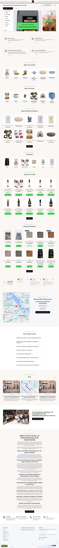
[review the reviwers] (27, 279)
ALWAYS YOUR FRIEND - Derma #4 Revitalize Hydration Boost (40, 190)
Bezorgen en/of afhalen (6, 533)
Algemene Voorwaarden (6, 535)
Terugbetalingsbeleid (6, 540)
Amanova (18, 464)
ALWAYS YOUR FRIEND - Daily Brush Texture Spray (8, 210)
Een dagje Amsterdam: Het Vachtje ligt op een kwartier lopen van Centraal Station (47, 397)
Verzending (8, 516)
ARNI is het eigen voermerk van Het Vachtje (25, 454)
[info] (8, 121)
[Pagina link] (16, 307)
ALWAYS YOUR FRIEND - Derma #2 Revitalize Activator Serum (8, 190)
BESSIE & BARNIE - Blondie (19, 125)
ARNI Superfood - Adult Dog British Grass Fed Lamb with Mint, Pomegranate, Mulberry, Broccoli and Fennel (40, 262)
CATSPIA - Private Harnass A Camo (8, 141)
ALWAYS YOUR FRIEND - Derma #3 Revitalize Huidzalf (29, 190)
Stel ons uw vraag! (36, 516)
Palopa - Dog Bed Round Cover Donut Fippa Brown (51, 242)
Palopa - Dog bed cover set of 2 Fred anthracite (19, 261)
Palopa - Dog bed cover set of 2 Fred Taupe (8, 261)
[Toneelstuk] (16, 417)
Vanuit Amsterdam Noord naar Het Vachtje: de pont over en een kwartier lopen (11, 397)
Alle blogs (54, 377)
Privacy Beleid (54, 534)
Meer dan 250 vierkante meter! (43, 299)
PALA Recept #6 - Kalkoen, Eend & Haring (40, 126)
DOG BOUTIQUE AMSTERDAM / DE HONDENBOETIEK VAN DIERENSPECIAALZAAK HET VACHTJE (43, 413)
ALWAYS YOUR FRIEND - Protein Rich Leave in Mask (19, 210)
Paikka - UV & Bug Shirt (8, 241)
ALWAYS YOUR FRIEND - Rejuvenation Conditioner (51, 210)
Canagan (28, 465)
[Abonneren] (55, 532)
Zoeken (4, 529)
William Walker (37, 487)
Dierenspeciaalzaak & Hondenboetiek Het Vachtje (45, 546)
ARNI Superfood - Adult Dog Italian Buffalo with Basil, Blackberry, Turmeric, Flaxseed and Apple (51, 262)
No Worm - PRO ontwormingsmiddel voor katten (19, 141)
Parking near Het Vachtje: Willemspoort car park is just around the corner (29, 397)
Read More (31, 285)
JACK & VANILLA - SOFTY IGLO (40, 140)
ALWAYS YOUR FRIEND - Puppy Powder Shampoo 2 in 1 (29, 210)
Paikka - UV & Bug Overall (19, 241)
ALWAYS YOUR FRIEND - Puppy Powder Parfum (40, 210)
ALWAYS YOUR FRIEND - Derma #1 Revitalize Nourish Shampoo (51, 190)
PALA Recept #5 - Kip (51, 125)
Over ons (4, 530)
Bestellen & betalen (5, 532)
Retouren (4, 534)
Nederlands (12, 546)
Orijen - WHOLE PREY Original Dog (29, 126)
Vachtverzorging (5, 531)
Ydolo (24, 466)
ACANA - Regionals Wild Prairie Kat (29, 141)
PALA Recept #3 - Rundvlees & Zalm (8, 126)
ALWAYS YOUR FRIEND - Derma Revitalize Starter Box (18, 190)
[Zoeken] (14, 8)
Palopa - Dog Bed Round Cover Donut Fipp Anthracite (40, 242)
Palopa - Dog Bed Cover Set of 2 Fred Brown (29, 261)
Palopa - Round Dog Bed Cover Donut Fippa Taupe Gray (29, 242)
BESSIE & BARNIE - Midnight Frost (51, 141)
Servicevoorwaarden (6, 539)
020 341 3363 (48, 4)
